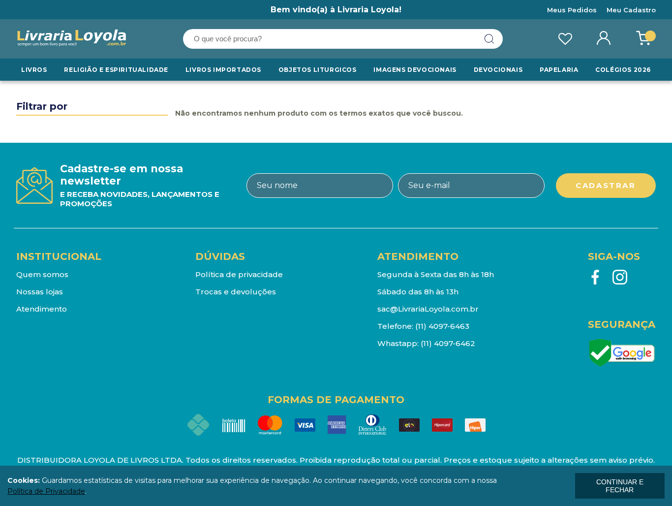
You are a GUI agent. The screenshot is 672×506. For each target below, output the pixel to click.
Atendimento (41, 309)
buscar (489, 39)
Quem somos (42, 274)
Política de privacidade (239, 274)
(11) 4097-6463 (442, 326)
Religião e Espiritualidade (116, 69)
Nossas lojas (39, 291)
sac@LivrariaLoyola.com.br (428, 309)
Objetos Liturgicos (317, 69)
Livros (34, 69)
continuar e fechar (619, 486)
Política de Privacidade (46, 491)
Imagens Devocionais (414, 69)
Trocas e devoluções (235, 291)
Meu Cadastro (631, 10)
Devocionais (498, 69)
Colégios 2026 (623, 69)
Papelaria (559, 69)
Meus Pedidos (572, 10)
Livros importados (223, 69)
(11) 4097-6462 (448, 343)
